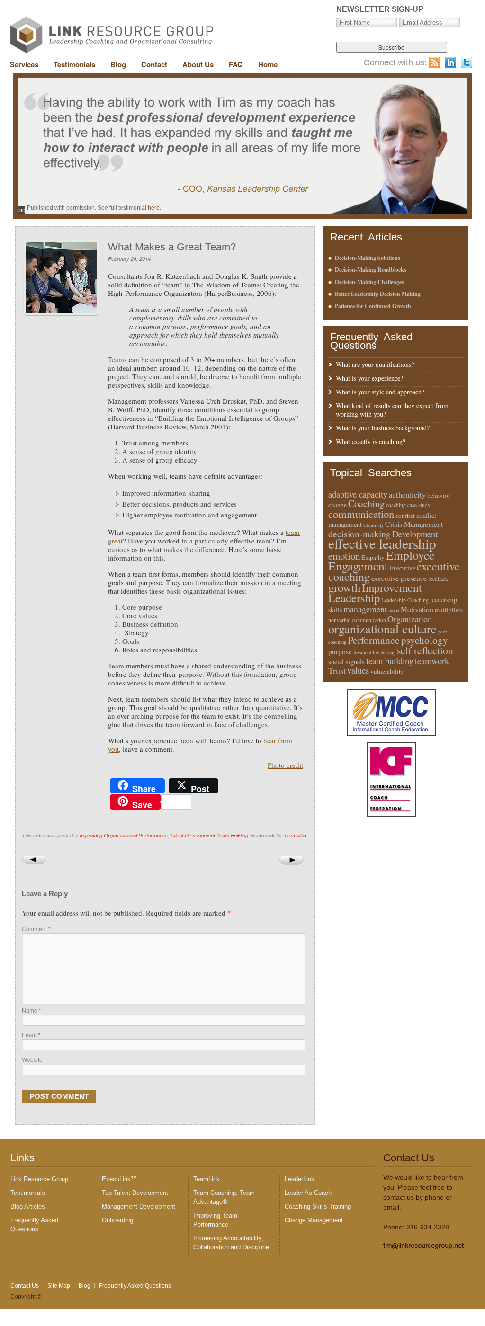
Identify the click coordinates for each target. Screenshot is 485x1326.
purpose (340, 651)
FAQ (236, 64)
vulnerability (387, 671)
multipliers (449, 609)
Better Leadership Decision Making (378, 294)
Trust (337, 670)
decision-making (359, 533)
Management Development (138, 1206)
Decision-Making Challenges (369, 282)
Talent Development (192, 835)
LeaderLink (299, 1179)
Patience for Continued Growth (373, 306)
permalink (296, 835)
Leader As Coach (308, 1192)
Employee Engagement (381, 560)
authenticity (407, 494)
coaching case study (408, 504)
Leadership (354, 597)
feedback (438, 578)
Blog (118, 64)
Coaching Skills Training (318, 1206)
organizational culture (382, 629)
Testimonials (74, 64)
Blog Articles (27, 1206)
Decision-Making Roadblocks (370, 270)
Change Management (314, 1220)
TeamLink (206, 1179)
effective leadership (382, 543)
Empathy (373, 557)
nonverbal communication (357, 619)
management (365, 608)
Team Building (232, 835)
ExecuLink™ (119, 1179)
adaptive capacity (357, 494)
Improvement (392, 587)
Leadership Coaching (405, 600)
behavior (438, 495)
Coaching (366, 503)
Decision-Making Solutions (367, 258)
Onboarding (117, 1220)
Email (31, 1035)
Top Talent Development (135, 1192)
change (337, 504)
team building (389, 661)
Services (24, 64)
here (154, 208)
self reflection (425, 650)
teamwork (432, 661)
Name (31, 1010)
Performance (374, 640)
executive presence (399, 578)
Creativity (373, 525)
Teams (117, 359)
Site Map (58, 1285)
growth (344, 587)
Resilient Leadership (374, 652)
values (358, 670)
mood (393, 610)
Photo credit (285, 765)
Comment (36, 929)
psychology (424, 640)
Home (268, 64)
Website (32, 1059)
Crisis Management (414, 524)
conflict (405, 515)
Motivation (417, 609)
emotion (344, 555)
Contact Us (24, 1285)
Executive (402, 567)
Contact (154, 64)
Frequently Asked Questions (135, 1285)
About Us (198, 64)
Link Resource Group (39, 1179)
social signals (346, 661)
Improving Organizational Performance (124, 835)
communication (361, 514)
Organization (409, 618)
